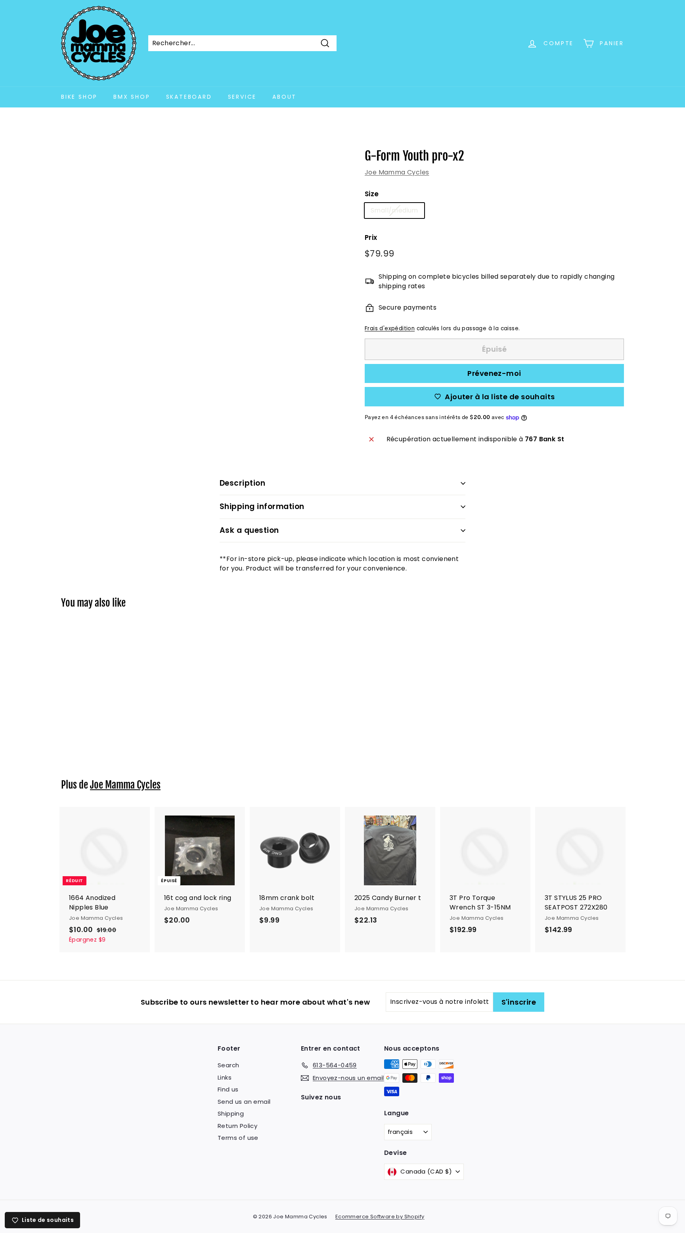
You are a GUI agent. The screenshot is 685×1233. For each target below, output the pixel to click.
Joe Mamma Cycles (397, 172)
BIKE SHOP (79, 97)
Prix (371, 237)
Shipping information (262, 506)
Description (242, 483)
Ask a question (249, 530)
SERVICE (242, 97)
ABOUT (284, 97)
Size (372, 194)
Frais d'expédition (390, 328)
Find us (228, 1089)
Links (225, 1077)
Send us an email (244, 1101)
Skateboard (189, 97)
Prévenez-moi (494, 373)
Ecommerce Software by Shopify (380, 1216)
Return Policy (237, 1126)
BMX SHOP (131, 97)
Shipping (231, 1113)
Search (228, 1065)
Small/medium (394, 210)
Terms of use (238, 1137)
